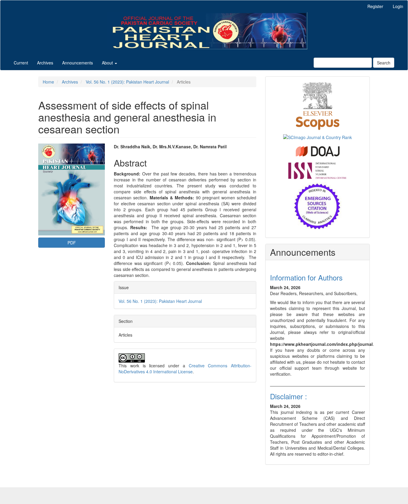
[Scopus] (317, 105)
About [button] (108, 63)
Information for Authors (306, 277)
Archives (45, 63)
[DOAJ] (318, 150)
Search (383, 63)
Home (48, 82)
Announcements (77, 63)
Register (375, 6)
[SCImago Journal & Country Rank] (317, 136)
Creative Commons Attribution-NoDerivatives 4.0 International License (185, 368)
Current (21, 63)
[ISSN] (317, 170)
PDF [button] (72, 243)
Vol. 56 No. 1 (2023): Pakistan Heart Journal (127, 82)
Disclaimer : (288, 396)
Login (398, 6)
